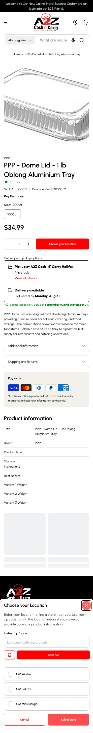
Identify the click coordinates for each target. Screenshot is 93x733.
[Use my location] (9, 655)
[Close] (86, 605)
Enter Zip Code (15, 633)
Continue (53, 655)
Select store (68, 719)
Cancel (24, 719)
